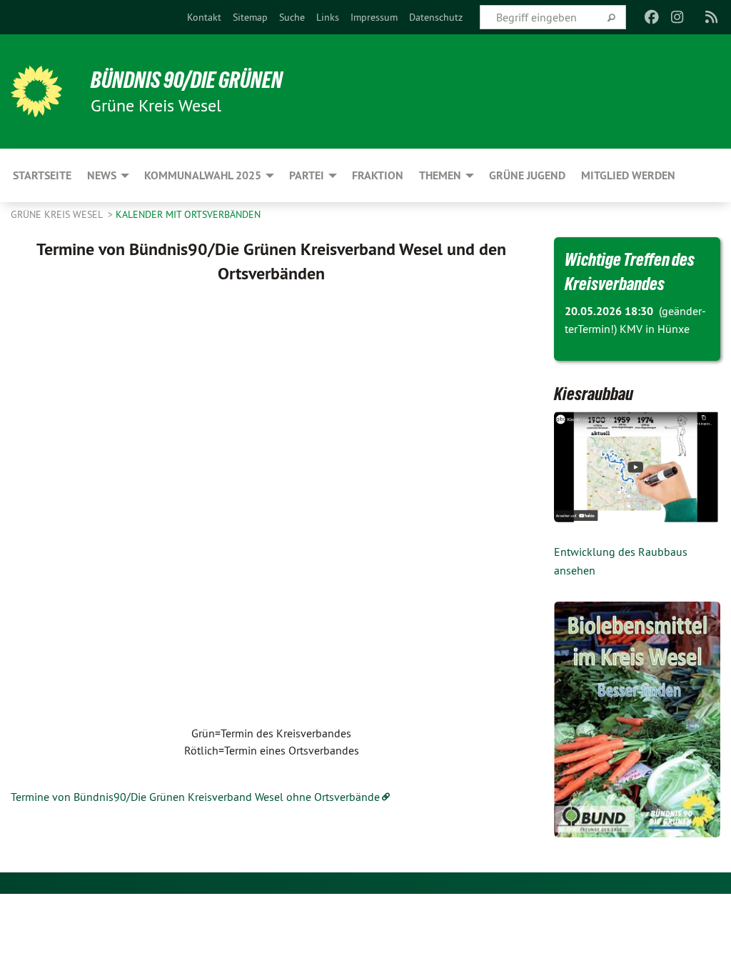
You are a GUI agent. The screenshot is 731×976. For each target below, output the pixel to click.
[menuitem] (204, 17)
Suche (292, 17)
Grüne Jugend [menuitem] (527, 175)
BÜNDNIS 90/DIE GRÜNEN (187, 80)
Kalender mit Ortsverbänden (188, 214)
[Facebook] (651, 17)
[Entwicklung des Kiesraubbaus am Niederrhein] (637, 467)
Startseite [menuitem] (42, 175)
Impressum (374, 17)
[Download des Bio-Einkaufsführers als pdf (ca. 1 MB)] (637, 719)
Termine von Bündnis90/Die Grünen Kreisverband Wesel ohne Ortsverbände (195, 797)
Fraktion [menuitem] (377, 175)
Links (327, 17)
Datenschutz (436, 17)
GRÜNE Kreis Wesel (58, 214)
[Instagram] (678, 17)
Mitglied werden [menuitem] (628, 175)
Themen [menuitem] (440, 175)
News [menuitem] (101, 175)
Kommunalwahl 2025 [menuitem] (202, 175)
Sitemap (250, 17)
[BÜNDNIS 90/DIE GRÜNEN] (36, 91)
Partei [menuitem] (306, 175)
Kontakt (204, 17)
